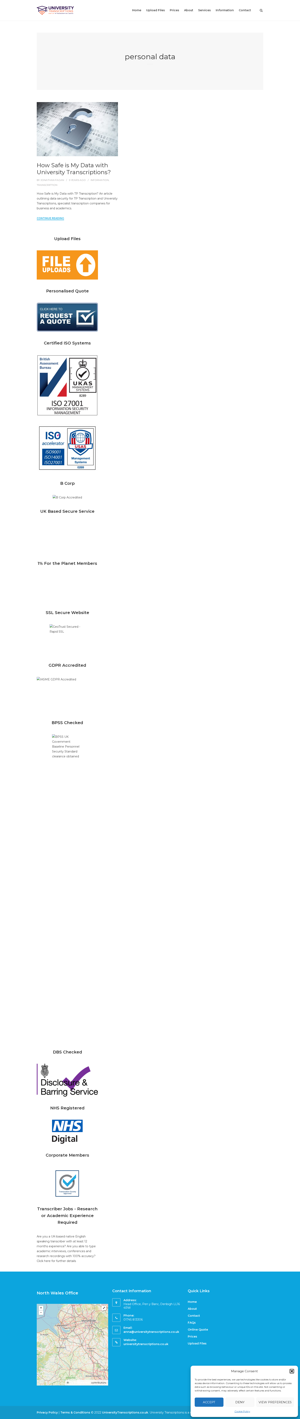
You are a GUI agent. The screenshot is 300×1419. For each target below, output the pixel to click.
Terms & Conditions (75, 1412)
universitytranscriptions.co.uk (145, 1344)
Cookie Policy (242, 1411)
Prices (174, 10)
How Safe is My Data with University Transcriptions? (74, 169)
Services (204, 10)
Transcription (47, 184)
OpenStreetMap (80, 1382)
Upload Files (155, 10)
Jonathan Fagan (52, 180)
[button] (292, 1371)
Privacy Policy (47, 1412)
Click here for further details (56, 1261)
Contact (245, 10)
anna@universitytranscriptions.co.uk (151, 1332)
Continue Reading (50, 218)
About (188, 10)
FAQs (192, 1322)
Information (225, 10)
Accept (209, 1402)
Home (136, 10)
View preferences (275, 1402)
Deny (239, 1402)
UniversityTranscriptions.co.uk (125, 1412)
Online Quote (198, 1329)
